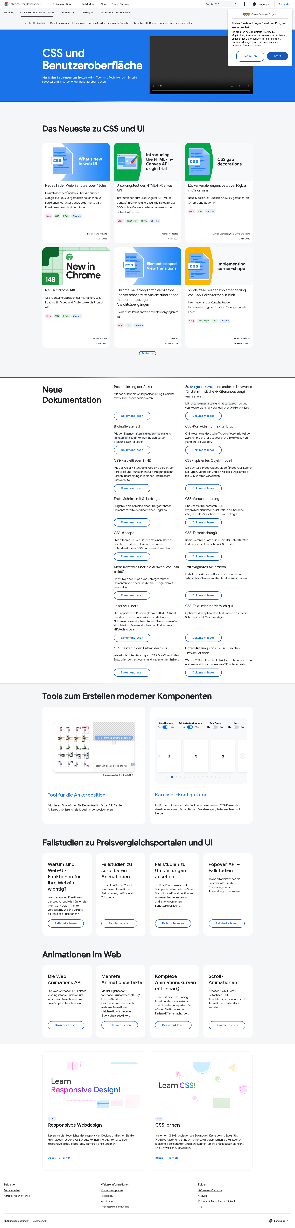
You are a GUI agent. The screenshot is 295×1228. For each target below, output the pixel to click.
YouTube (202, 1195)
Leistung (9, 12)
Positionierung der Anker (133, 387)
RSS (200, 1206)
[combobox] (222, 4)
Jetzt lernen (59, 1158)
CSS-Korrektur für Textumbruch (210, 426)
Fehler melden (12, 1190)
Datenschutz (40, 1220)
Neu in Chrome (120, 4)
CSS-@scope (124, 533)
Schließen (250, 56)
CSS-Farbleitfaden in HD (132, 460)
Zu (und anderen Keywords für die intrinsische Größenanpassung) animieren (218, 392)
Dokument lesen (132, 416)
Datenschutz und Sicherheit (116, 12)
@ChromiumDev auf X (210, 1190)
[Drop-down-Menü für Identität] (74, 12)
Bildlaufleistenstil (127, 426)
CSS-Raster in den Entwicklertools (140, 648)
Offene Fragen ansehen (17, 1195)
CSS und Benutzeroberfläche (37, 12)
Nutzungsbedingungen (16, 1220)
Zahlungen (87, 12)
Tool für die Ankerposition (77, 795)
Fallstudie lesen (66, 923)
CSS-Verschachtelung (202, 499)
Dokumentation (62, 4)
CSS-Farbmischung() (201, 533)
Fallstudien (88, 4)
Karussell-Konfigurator (181, 795)
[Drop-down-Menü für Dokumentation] (75, 4)
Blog (103, 4)
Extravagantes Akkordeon (205, 567)
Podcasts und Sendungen (115, 1206)
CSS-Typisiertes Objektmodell (208, 460)
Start (277, 56)
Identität (65, 12)
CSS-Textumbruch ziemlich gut (209, 606)
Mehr (148, 353)
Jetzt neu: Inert (126, 606)
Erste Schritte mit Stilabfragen (137, 499)
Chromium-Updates (112, 1190)
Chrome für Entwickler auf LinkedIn (217, 1201)
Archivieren (107, 1201)
